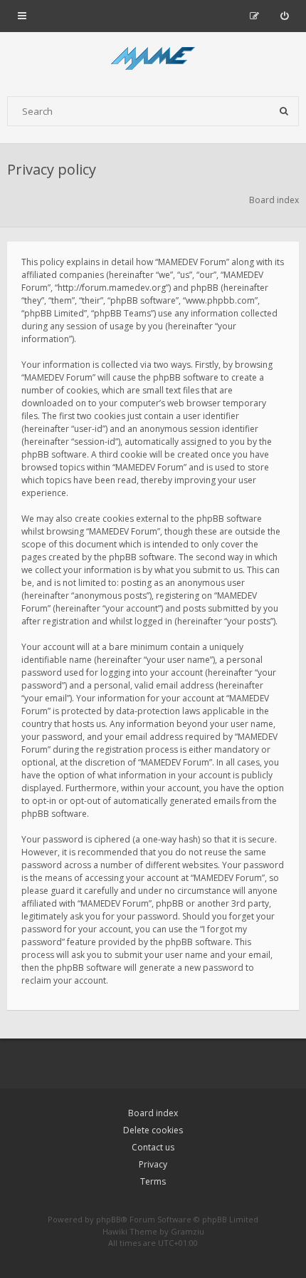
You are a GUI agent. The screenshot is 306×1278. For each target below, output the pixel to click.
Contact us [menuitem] (153, 1147)
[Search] (284, 111)
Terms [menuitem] (153, 1181)
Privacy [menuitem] (153, 1164)
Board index (153, 1113)
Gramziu (187, 1231)
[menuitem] (284, 15)
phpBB (108, 1219)
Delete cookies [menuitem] (153, 1130)
